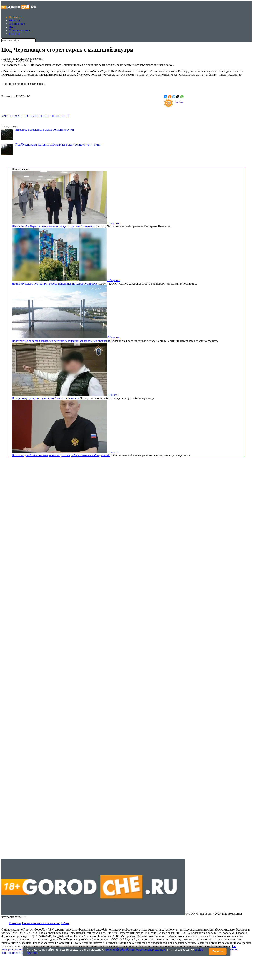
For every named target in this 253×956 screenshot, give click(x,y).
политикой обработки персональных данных (135, 949)
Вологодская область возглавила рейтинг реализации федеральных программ (61, 340)
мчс (4, 115)
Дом (12, 27)
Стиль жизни (19, 30)
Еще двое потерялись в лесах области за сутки (44, 129)
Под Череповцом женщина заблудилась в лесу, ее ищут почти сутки (58, 144)
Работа (14, 33)
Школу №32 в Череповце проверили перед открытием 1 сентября (53, 226)
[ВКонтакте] (165, 96)
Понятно (217, 951)
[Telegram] (173, 96)
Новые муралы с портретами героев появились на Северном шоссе (55, 283)
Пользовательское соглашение (41, 923)
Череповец (60, 115)
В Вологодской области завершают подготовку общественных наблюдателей (61, 455)
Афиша (14, 20)
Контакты (15, 923)
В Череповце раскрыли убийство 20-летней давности (46, 398)
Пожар (15, 115)
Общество (17, 23)
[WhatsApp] (182, 96)
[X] (177, 96)
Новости (16, 17)
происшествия (36, 115)
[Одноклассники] (169, 96)
